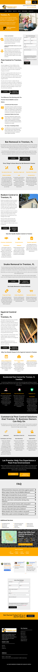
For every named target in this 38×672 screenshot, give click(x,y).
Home (6, 11)
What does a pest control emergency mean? (15, 514)
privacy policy (27, 60)
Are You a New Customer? (28, 43)
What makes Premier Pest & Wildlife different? (16, 492)
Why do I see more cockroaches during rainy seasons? (15, 500)
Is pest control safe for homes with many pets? (16, 504)
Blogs (19, 11)
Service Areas (24, 11)
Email (32, 40)
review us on (6, 570)
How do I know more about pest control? (14, 497)
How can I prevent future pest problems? (14, 506)
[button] (19, 490)
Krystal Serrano (21, 562)
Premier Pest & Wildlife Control (7, 564)
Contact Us (31, 11)
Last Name (32, 37)
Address (25, 46)
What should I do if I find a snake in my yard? (15, 511)
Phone (25, 40)
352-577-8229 (34, 7)
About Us (15, 11)
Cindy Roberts (32, 562)
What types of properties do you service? (14, 495)
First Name (26, 37)
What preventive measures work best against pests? (18, 490)
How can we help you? (27, 49)
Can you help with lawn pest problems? (14, 509)
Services (10, 11)
